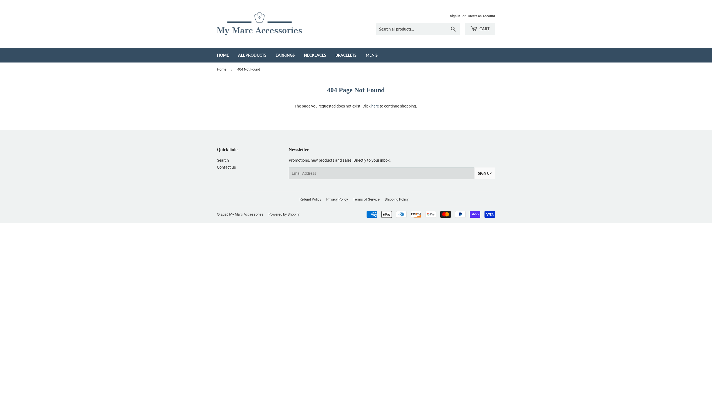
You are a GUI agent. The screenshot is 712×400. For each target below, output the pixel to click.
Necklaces (315, 55)
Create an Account (481, 16)
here (375, 106)
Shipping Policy (397, 199)
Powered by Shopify (284, 214)
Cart (484, 28)
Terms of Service (366, 199)
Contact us (226, 167)
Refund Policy (310, 199)
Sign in (455, 16)
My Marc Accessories (246, 214)
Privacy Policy (337, 199)
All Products (252, 55)
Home (223, 55)
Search (223, 160)
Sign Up (484, 173)
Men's (372, 55)
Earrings (285, 55)
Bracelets (346, 55)
